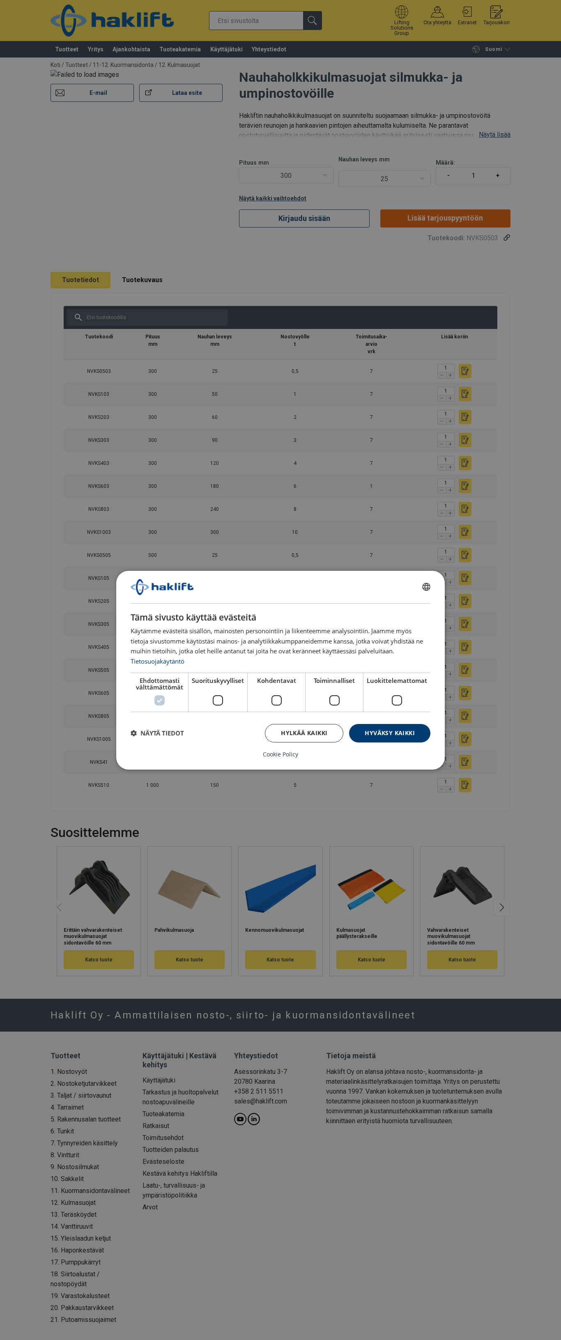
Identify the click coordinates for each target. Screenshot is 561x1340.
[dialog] (280, 669)
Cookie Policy (280, 754)
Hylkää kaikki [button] (304, 733)
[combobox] (426, 587)
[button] (157, 733)
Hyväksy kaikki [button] (390, 733)
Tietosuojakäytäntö (157, 661)
